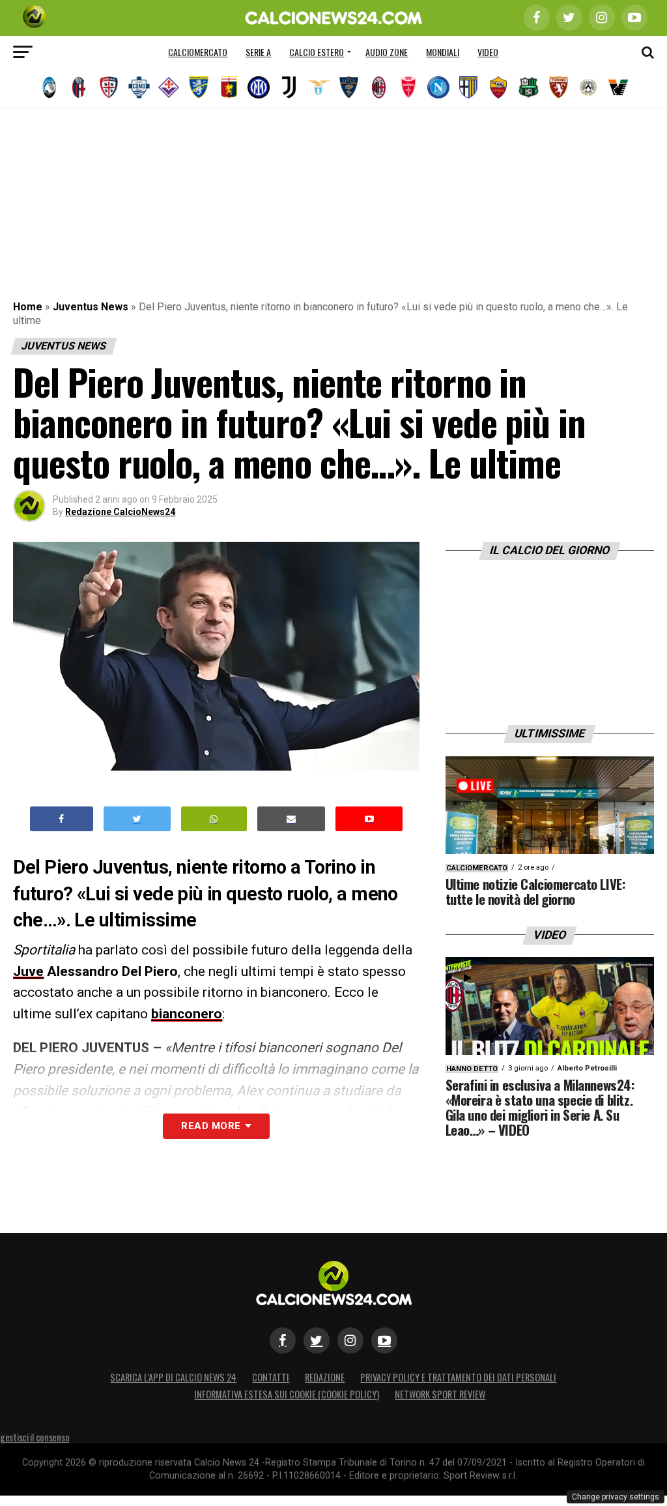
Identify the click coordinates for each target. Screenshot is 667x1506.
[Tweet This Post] (137, 819)
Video (487, 52)
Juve (28, 971)
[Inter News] (259, 87)
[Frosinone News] (199, 87)
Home (27, 307)
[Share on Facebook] (62, 819)
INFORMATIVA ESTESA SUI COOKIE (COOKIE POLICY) (286, 1394)
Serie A (258, 52)
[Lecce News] (348, 87)
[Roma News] (498, 87)
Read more (210, 1126)
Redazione (325, 1377)
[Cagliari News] (109, 87)
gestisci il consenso (34, 1437)
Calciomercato (197, 52)
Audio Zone (386, 52)
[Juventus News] (289, 87)
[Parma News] (468, 87)
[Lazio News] (319, 87)
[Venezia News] (618, 87)
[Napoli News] (438, 87)
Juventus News (90, 307)
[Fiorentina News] (169, 87)
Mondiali (442, 52)
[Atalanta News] (49, 87)
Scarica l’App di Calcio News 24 (173, 1377)
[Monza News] (408, 87)
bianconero (186, 1014)
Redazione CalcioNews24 (120, 512)
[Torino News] (558, 87)
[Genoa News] (229, 87)
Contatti (270, 1377)
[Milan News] (378, 87)
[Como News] (139, 87)
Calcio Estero (316, 52)
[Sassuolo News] (528, 87)
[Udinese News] (588, 87)
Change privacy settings (615, 1496)
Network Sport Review (440, 1394)
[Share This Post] (214, 819)
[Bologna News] (79, 87)
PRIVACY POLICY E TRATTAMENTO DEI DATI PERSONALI (458, 1377)
